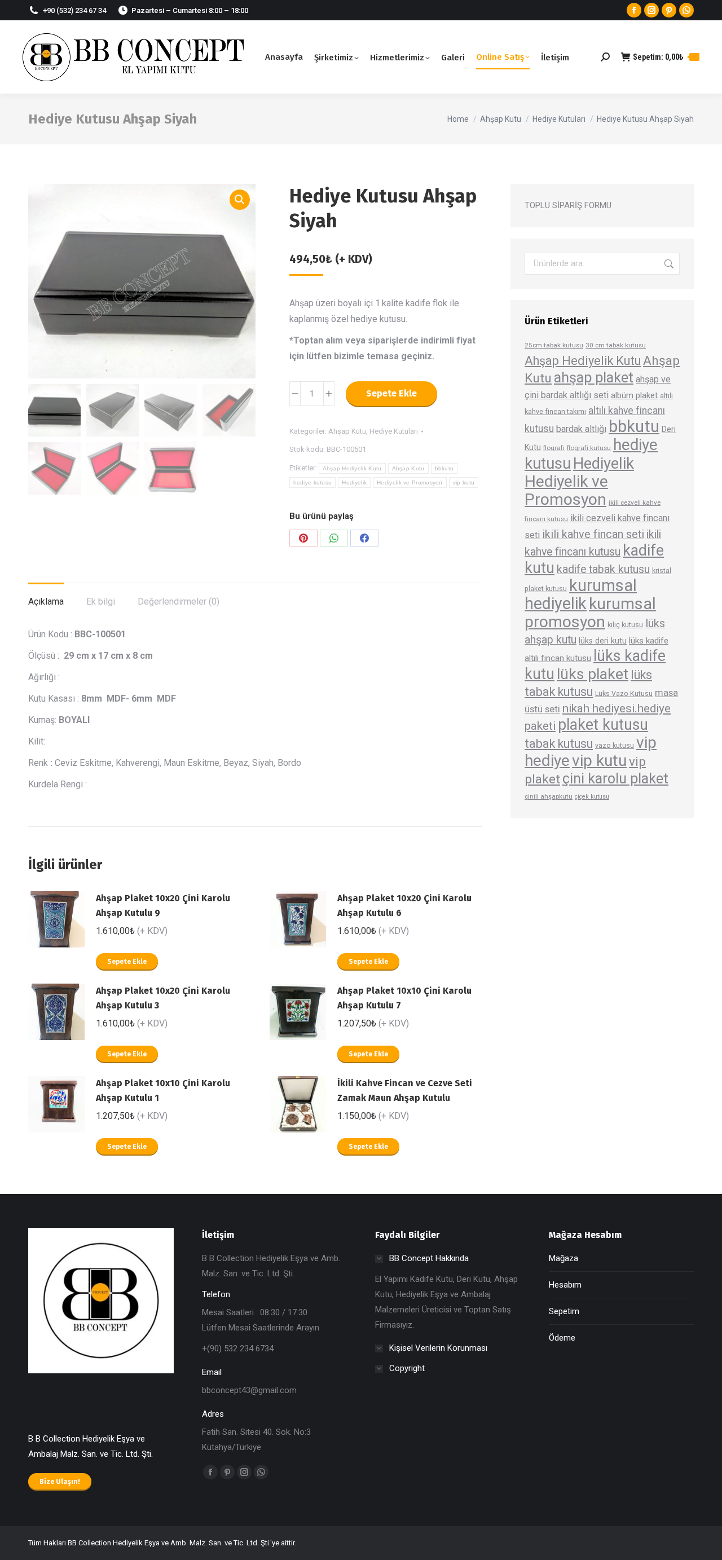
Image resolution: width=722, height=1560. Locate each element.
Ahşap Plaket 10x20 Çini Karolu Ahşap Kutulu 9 (163, 905)
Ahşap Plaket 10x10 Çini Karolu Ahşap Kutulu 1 (163, 1090)
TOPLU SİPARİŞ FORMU (568, 205)
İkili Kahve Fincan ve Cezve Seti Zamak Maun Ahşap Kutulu (404, 1090)
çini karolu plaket (615, 778)
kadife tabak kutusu (603, 569)
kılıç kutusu (625, 624)
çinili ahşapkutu (549, 796)
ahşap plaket (593, 377)
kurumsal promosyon (590, 612)
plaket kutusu (603, 725)
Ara (667, 264)
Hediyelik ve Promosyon (410, 482)
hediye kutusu (312, 482)
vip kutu (463, 482)
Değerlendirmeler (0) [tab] (178, 601)
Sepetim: (664, 56)
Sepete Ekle (391, 393)
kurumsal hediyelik (581, 594)
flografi (554, 448)
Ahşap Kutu (347, 431)
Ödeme (562, 1338)
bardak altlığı (581, 429)
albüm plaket (634, 395)
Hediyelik (354, 482)
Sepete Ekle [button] (127, 962)
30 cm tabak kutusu (615, 345)
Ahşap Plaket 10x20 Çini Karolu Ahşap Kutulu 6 (404, 905)
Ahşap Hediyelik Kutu (352, 468)
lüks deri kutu (603, 640)
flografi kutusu (589, 448)
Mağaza (563, 1258)
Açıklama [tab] (46, 601)
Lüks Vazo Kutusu (624, 693)
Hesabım (565, 1285)
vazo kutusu (614, 745)
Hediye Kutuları (393, 431)
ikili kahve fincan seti (593, 534)
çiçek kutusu (592, 796)
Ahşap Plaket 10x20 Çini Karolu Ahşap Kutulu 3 (163, 998)
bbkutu (444, 468)
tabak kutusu (559, 744)
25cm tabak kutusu (554, 345)
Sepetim (564, 1311)
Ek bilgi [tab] (100, 601)
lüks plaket (592, 673)
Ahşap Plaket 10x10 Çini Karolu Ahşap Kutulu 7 (404, 998)
